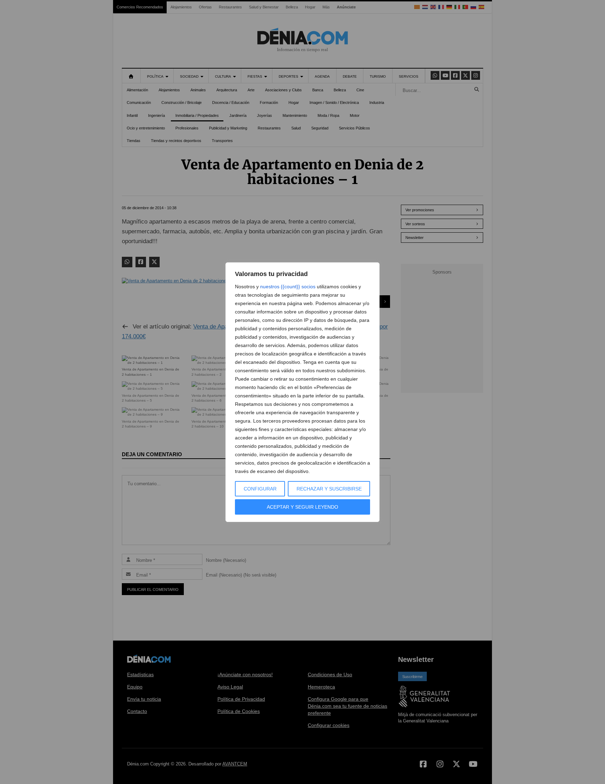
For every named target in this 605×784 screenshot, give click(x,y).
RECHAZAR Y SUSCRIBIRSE (329, 489)
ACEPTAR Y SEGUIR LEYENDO (302, 507)
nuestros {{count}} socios (287, 286)
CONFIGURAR (260, 489)
